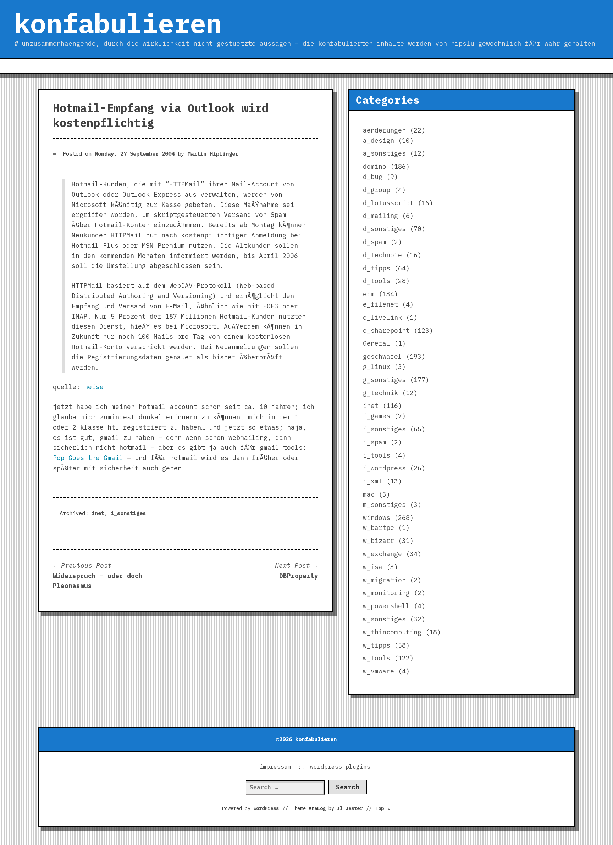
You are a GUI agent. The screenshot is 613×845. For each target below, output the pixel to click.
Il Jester (350, 808)
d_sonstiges (384, 229)
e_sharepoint (386, 330)
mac (369, 494)
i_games (376, 416)
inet (98, 512)
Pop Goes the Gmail (88, 458)
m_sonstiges (384, 504)
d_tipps (376, 268)
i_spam (374, 442)
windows (376, 518)
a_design (378, 140)
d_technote (382, 255)
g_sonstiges (384, 380)
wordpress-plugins (340, 766)
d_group (376, 190)
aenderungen (384, 130)
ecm (369, 294)
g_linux (376, 367)
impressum (275, 766)
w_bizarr (378, 541)
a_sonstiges (384, 153)
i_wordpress (384, 468)
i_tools (376, 455)
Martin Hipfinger (212, 153)
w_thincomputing (392, 632)
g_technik (380, 393)
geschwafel (382, 356)
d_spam (374, 242)
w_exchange (382, 554)
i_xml (372, 481)
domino (374, 166)
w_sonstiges (384, 619)
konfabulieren (118, 23)
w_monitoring (386, 593)
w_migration (384, 580)
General (376, 343)
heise (94, 387)
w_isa (372, 567)
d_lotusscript (388, 203)
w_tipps (376, 645)
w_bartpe (378, 528)
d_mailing (380, 216)
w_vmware (378, 671)
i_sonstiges (128, 512)
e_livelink (382, 317)
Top (383, 808)
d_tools (376, 281)
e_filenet (380, 304)
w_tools (376, 658)
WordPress (266, 808)
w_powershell (386, 606)
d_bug (372, 177)
